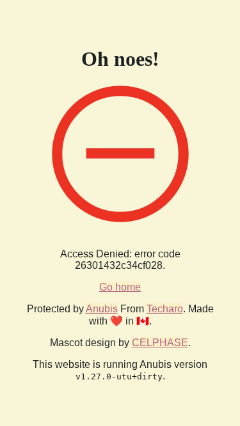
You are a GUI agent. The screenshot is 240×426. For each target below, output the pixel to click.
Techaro (165, 308)
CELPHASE (160, 342)
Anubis (102, 308)
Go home (120, 287)
